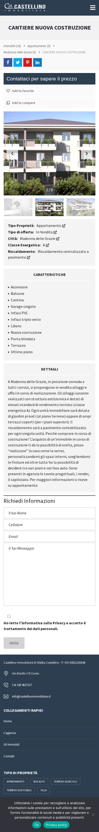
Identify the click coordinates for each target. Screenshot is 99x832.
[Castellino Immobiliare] (23, 8)
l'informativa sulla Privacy (42, 622)
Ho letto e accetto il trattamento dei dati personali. (45, 625)
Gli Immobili (11, 744)
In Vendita (44, 232)
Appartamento (49, 225)
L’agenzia (10, 733)
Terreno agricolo (65, 781)
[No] (93, 814)
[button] (87, 153)
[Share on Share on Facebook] (8, 62)
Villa (44, 790)
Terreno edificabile (19, 790)
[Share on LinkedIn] (37, 62)
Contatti (9, 756)
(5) (38, 46)
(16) (12, 46)
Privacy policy (56, 825)
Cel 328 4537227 (22, 685)
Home (8, 721)
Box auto (39, 781)
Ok (37, 825)
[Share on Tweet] (17, 62)
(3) (20, 52)
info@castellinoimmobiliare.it (31, 696)
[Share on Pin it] (27, 62)
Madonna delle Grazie (38, 238)
